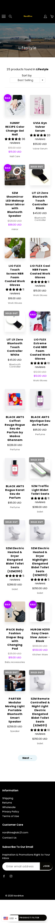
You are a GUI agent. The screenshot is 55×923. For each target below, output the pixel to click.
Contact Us (9, 837)
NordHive (19, 895)
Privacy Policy (10, 811)
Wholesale (9, 807)
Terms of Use (10, 816)
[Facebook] (4, 876)
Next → (27, 758)
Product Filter (29, 917)
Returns (7, 802)
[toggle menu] (3, 16)
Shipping (7, 798)
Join (46, 866)
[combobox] (27, 80)
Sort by (27, 75)
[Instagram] (11, 876)
